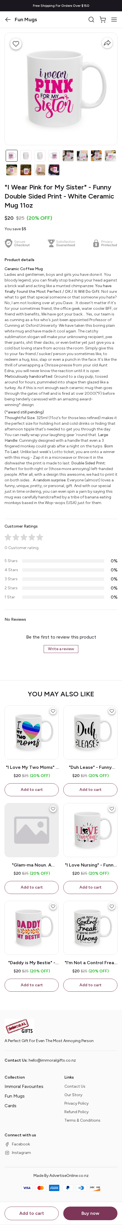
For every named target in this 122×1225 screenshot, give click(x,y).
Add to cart (31, 1213)
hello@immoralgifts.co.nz (52, 1060)
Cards (10, 1105)
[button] (8, 19)
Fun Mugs (15, 1096)
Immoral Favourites (24, 1086)
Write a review (61, 648)
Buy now (90, 1213)
